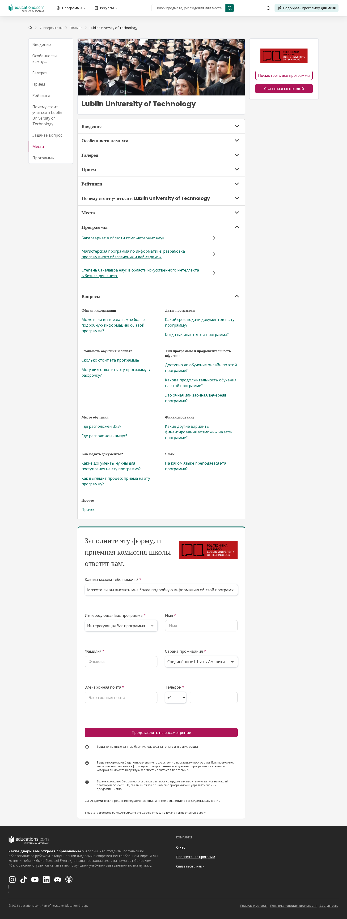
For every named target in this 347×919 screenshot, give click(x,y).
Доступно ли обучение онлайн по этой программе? (201, 367)
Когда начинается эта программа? (197, 334)
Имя (170, 615)
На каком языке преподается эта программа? (195, 466)
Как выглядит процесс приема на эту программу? (115, 481)
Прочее (88, 509)
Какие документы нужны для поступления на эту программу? (111, 466)
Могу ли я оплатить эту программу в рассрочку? (115, 372)
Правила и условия (253, 906)
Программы (72, 8)
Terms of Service (187, 812)
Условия (148, 800)
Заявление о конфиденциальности (192, 800)
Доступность (328, 906)
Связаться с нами (190, 866)
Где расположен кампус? (104, 435)
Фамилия (95, 651)
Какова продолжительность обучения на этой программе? (200, 382)
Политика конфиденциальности (293, 906)
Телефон (174, 687)
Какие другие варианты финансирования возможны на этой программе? (199, 432)
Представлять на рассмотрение (161, 732)
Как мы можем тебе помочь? (113, 579)
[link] (113, 28)
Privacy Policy (161, 812)
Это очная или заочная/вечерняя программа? (195, 398)
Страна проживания (185, 651)
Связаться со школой (284, 88)
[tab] (51, 44)
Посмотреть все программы (284, 75)
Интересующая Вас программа (115, 615)
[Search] (229, 8)
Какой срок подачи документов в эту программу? (199, 322)
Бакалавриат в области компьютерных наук (122, 238)
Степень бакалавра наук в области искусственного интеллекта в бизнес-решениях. (140, 273)
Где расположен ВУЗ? (101, 426)
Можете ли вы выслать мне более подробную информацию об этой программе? (113, 325)
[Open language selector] (268, 8)
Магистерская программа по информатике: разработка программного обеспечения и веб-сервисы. (133, 254)
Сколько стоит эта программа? (110, 360)
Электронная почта (104, 687)
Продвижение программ (195, 856)
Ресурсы (107, 8)
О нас (180, 847)
